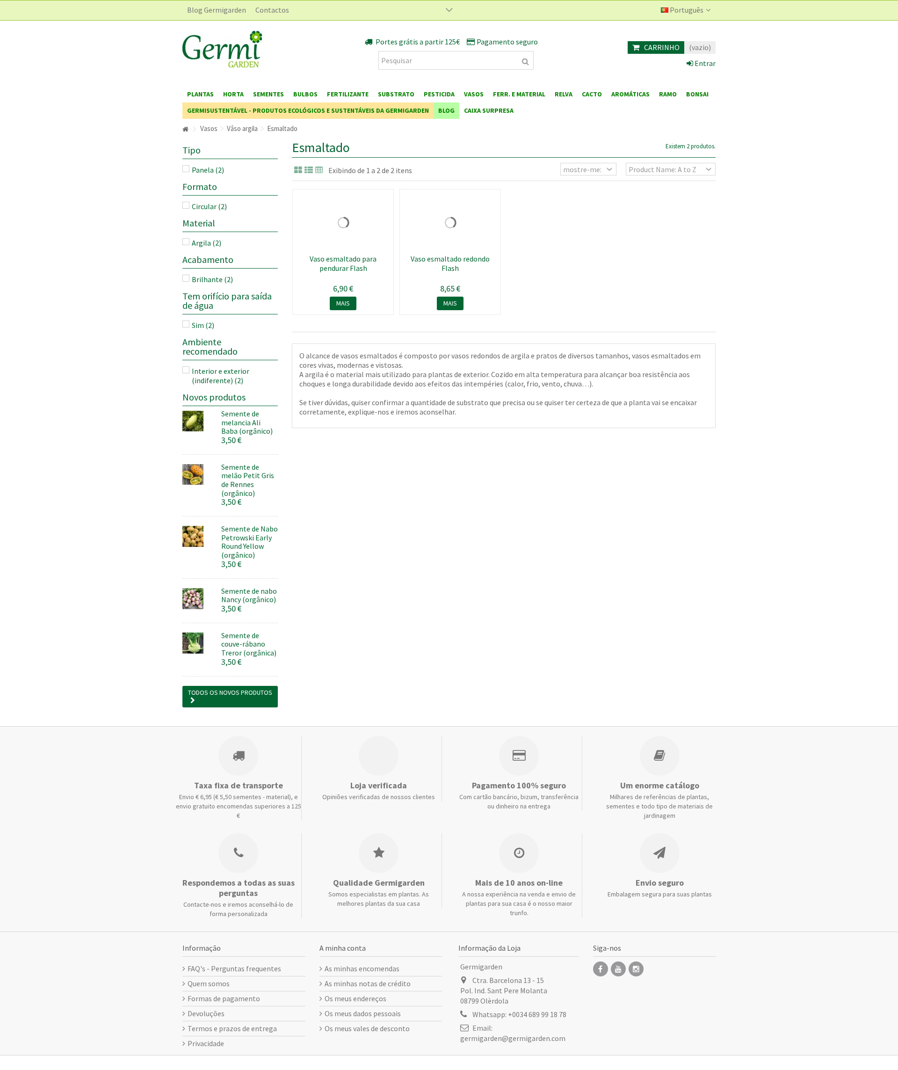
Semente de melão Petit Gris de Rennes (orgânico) (247, 480)
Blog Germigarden (216, 10)
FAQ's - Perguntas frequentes (234, 968)
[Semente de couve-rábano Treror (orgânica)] (198, 643)
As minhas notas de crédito (368, 983)
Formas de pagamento (224, 998)
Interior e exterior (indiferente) (220, 375)
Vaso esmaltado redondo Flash (450, 263)
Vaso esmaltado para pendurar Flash (343, 263)
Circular (209, 206)
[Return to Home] (185, 129)
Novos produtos (214, 397)
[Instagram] (636, 968)
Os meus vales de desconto (367, 1028)
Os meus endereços (355, 998)
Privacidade (206, 1043)
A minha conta (342, 948)
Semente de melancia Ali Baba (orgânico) (247, 422)
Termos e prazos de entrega (232, 1028)
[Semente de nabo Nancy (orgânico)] (198, 598)
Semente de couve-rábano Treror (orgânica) (248, 644)
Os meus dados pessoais (363, 1013)
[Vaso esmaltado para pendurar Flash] (343, 223)
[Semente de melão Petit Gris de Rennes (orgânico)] (198, 474)
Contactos (272, 10)
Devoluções (206, 1013)
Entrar (704, 63)
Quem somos (209, 983)
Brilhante (212, 279)
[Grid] (298, 170)
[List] (308, 170)
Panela (208, 170)
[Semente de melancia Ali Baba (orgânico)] (198, 421)
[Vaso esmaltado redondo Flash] (450, 223)
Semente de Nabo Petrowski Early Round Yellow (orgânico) (249, 542)
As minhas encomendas (362, 968)
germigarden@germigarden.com (512, 1038)
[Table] (319, 170)
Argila (206, 242)
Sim (203, 325)
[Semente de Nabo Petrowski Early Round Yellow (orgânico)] (198, 536)
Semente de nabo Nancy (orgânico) (249, 595)
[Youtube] (618, 968)
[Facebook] (600, 968)
